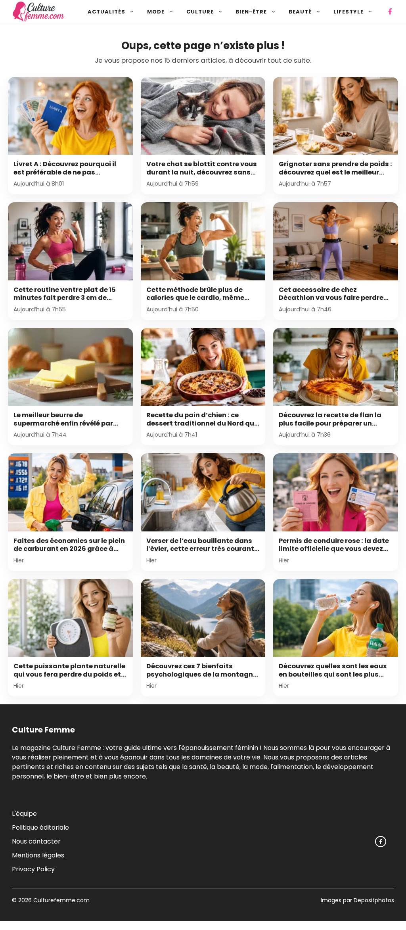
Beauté (300, 11)
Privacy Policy (33, 869)
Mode (156, 11)
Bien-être (251, 11)
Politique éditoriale (40, 827)
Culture (200, 11)
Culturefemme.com (61, 900)
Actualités (106, 11)
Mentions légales (38, 855)
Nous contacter (36, 841)
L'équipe (24, 813)
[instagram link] (380, 841)
